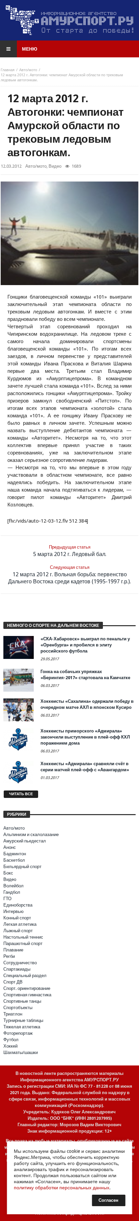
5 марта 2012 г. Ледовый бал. (69, 551)
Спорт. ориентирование (26, 988)
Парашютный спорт (23, 943)
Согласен (108, 1200)
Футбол (11, 1039)
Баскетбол (14, 860)
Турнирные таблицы (23, 1020)
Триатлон (12, 1014)
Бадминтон (14, 853)
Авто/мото (28, 70)
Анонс (9, 847)
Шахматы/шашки (20, 1052)
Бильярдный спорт (22, 866)
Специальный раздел (25, 975)
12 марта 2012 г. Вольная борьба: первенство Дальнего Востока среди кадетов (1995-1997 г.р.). (69, 575)
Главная (8, 70)
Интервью (13, 911)
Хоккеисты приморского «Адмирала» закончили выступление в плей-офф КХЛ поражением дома (85, 737)
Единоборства (17, 905)
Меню (29, 49)
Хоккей (10, 1046)
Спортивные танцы (22, 1001)
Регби (9, 956)
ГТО (7, 898)
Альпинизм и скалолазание (31, 834)
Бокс (8, 873)
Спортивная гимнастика (27, 994)
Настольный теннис (23, 937)
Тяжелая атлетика (21, 1026)
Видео (55, 166)
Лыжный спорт (18, 930)
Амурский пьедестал (24, 840)
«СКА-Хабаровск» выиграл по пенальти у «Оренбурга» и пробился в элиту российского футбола (85, 645)
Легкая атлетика (19, 924)
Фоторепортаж (18, 1033)
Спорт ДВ (13, 981)
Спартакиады (16, 969)
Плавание (13, 949)
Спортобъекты (17, 1007)
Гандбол (11, 892)
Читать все (21, 794)
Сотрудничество (20, 962)
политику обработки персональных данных (61, 1187)
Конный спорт (17, 917)
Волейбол (13, 885)
